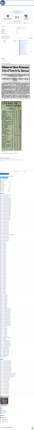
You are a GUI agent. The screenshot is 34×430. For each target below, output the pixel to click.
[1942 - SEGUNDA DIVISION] (17, 230)
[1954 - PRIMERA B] (17, 248)
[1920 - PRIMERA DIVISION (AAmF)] (17, 199)
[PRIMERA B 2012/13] (17, 357)
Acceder (1, 409)
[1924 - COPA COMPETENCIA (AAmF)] (17, 368)
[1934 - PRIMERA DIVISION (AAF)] (17, 220)
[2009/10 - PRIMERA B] (17, 326)
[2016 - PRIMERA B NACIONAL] (17, 340)
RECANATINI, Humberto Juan (25, 43)
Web (24, 171)
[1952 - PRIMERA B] (17, 246)
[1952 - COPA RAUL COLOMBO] (17, 378)
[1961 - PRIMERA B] (17, 258)
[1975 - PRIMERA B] (17, 277)
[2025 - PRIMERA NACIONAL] (17, 354)
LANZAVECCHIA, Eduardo (25, 40)
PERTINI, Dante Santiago (24, 54)
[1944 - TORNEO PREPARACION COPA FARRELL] (17, 235)
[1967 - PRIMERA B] (17, 266)
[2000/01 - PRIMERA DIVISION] (17, 314)
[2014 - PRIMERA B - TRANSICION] (17, 337)
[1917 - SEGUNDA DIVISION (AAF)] (17, 195)
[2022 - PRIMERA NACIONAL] (17, 350)
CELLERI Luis (6, 60)
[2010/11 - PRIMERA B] (17, 329)
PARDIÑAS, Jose (23, 47)
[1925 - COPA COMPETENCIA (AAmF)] (17, 369)
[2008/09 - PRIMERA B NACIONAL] (17, 325)
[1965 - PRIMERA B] (17, 263)
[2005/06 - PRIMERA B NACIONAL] (17, 321)
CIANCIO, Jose (23, 50)
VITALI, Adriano (23, 52)
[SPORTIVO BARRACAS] (8, 17)
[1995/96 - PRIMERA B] (17, 307)
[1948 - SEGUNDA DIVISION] (17, 240)
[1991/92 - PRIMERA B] (17, 302)
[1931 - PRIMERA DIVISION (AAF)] (17, 215)
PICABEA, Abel (23, 44)
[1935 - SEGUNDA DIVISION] (17, 221)
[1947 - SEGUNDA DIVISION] (17, 239)
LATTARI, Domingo (22, 28)
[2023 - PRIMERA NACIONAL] (17, 351)
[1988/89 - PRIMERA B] (17, 298)
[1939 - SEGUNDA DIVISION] (17, 226)
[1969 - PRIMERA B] (17, 269)
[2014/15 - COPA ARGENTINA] (17, 387)
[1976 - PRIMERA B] (17, 278)
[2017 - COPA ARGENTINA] (17, 389)
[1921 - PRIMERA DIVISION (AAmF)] (17, 202)
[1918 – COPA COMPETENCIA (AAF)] (17, 362)
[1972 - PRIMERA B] (17, 273)
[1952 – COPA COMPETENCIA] (17, 380)
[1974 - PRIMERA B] (17, 276)
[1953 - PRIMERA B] (17, 247)
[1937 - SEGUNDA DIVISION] (17, 224)
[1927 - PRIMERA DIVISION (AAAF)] (17, 210)
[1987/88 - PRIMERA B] (17, 296)
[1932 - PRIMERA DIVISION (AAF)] (17, 217)
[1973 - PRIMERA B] (17, 274)
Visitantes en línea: (4, 419)
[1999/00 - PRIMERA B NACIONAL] (17, 313)
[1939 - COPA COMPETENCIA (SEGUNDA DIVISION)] (17, 374)
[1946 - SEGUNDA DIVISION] (17, 237)
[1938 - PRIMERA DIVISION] (17, 225)
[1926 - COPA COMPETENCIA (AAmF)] (17, 370)
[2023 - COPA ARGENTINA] (17, 394)
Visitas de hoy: (4, 420)
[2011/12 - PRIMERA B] (17, 331)
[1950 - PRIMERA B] (17, 243)
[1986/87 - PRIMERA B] (17, 295)
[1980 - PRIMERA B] (17, 284)
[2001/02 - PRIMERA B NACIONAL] (17, 315)
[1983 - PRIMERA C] (17, 288)
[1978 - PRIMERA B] (17, 281)
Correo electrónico (15, 171)
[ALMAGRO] (26, 17)
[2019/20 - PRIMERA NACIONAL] (17, 346)
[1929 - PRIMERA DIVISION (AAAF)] (17, 213)
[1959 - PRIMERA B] (17, 255)
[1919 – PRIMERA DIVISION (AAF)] (17, 198)
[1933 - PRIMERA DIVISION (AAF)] (17, 218)
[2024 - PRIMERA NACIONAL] (17, 352)
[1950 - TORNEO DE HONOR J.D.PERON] (17, 377)
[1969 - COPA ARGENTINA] (17, 381)
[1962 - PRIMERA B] (17, 259)
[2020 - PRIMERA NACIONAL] (17, 347)
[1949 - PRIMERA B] (17, 241)
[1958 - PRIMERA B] (17, 254)
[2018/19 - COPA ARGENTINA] (17, 392)
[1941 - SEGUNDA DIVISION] (17, 229)
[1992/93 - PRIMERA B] (17, 303)
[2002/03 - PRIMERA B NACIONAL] (17, 317)
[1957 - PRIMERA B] (17, 252)
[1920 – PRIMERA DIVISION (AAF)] (17, 200)
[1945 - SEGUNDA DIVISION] (17, 236)
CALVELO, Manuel (23, 41)
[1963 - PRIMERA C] (17, 261)
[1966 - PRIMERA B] (17, 265)
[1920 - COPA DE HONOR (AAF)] (17, 366)
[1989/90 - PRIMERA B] (17, 299)
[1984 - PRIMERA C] (17, 291)
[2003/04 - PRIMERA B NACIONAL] (17, 318)
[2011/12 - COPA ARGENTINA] (17, 383)
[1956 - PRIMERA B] (17, 251)
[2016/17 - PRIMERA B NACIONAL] (17, 342)
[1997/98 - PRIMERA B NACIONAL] (17, 310)
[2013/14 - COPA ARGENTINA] (17, 385)
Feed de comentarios (3, 412)
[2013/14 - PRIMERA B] (17, 336)
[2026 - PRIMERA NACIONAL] (17, 355)
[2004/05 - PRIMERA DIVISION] (17, 320)
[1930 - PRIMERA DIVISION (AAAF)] (17, 214)
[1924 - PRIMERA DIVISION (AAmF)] (17, 206)
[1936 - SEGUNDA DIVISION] (17, 222)
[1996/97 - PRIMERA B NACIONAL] (17, 309)
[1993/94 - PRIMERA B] (17, 304)
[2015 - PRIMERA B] (17, 339)
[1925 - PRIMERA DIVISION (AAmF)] (17, 207)
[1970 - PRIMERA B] (17, 270)
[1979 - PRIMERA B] (17, 283)
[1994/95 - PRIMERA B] (17, 306)
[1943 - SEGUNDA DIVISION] (17, 232)
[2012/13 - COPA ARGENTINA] (17, 384)
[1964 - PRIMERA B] (17, 262)
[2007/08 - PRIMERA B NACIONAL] (17, 324)
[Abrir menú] (33, 2)
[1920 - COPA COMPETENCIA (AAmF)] (17, 365)
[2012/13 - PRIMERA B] (17, 332)
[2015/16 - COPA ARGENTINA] (17, 388)
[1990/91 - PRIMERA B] (17, 300)
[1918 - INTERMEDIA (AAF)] (17, 196)
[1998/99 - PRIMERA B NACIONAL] (17, 311)
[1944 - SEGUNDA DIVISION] (17, 233)
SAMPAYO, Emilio (23, 48)
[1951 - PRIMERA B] (17, 244)
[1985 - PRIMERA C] (17, 292)
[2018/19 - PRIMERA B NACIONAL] (17, 344)
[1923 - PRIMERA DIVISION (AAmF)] (17, 204)
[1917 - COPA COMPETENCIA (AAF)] (17, 361)
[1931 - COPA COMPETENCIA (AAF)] (17, 372)
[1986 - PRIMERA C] (17, 294)
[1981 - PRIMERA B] (17, 285)
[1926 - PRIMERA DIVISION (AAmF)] (17, 209)
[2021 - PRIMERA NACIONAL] (17, 348)
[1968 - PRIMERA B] (17, 267)
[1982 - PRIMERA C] (17, 287)
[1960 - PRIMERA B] (17, 257)
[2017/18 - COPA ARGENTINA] (17, 391)
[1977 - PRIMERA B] (17, 280)
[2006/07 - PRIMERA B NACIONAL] (17, 322)
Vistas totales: (4, 421)
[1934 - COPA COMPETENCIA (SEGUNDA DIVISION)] (17, 373)
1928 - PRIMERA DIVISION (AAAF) (15, 12)
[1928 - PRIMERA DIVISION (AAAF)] (17, 211)
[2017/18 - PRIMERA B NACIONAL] (17, 343)
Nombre (2, 171)
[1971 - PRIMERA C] (17, 272)
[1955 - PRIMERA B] (17, 250)
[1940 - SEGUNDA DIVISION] (17, 228)
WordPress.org (2, 413)
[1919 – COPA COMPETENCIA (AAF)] (17, 363)
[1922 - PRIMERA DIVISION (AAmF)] (17, 203)
